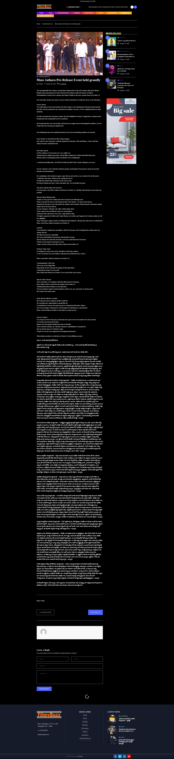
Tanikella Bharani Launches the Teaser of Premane (125, 85)
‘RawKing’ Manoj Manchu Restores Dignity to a (127, 730)
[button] (132, 7)
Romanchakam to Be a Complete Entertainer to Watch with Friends (101, 7)
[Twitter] (120, 756)
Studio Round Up (45, 15)
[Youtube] (129, 756)
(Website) (58, 629)
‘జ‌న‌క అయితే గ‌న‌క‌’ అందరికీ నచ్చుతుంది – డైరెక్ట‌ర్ (126, 719)
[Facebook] (115, 756)
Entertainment (63, 13)
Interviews (113, 13)
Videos (101, 13)
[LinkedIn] (124, 756)
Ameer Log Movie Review (126, 41)
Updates (77, 13)
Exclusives (89, 13)
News (50, 13)
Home (41, 13)
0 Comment (62, 84)
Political (125, 13)
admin (41, 84)
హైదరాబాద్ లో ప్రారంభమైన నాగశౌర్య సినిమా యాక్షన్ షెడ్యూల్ (126, 741)
